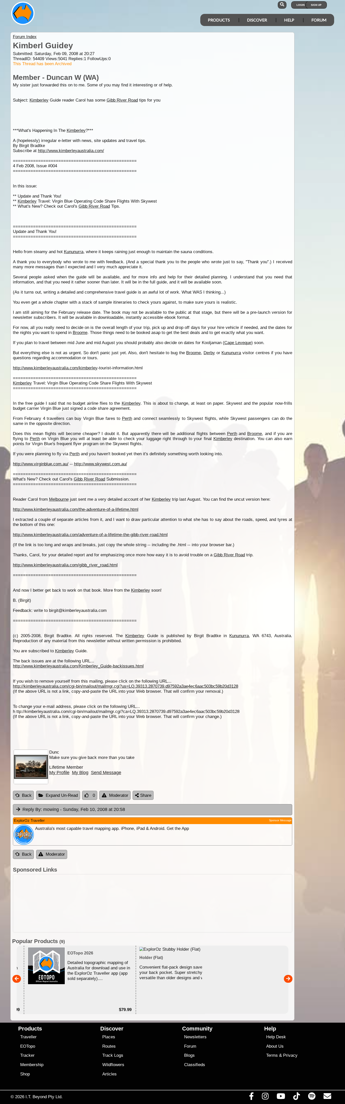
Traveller (28, 1037)
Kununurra (73, 251)
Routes (109, 1046)
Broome (80, 332)
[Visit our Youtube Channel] (281, 1097)
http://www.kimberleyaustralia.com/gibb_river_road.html (65, 565)
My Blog (80, 772)
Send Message (106, 772)
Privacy (290, 1055)
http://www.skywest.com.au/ (100, 464)
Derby (209, 352)
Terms (272, 1055)
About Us (275, 1046)
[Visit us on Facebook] (251, 1097)
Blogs (189, 1055)
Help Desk (276, 1037)
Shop (25, 1074)
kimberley (88, 368)
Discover (257, 19)
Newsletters (195, 1037)
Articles (109, 1074)
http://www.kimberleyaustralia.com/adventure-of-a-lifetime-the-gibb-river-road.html (90, 534)
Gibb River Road (122, 100)
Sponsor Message (280, 820)
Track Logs (112, 1055)
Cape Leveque (237, 342)
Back (27, 795)
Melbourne (59, 499)
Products (219, 19)
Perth (127, 418)
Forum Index (25, 36)
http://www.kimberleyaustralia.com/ (71, 150)
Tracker (27, 1055)
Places (108, 1037)
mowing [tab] (73, 809)
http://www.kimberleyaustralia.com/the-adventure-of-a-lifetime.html (75, 509)
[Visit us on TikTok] (296, 1097)
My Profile (59, 772)
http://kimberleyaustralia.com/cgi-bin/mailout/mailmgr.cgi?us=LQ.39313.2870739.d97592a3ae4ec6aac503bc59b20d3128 (125, 686)
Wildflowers (113, 1064)
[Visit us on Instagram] (265, 1097)
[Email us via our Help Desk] (327, 1097)
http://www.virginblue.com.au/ (40, 464)
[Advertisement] (152, 903)
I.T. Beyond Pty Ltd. (44, 1096)
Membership (31, 1064)
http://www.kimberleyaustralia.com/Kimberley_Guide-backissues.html (78, 666)
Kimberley (39, 100)
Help (289, 19)
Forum (319, 19)
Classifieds (194, 1064)
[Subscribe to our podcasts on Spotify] (311, 1097)
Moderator (118, 795)
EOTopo (27, 1046)
